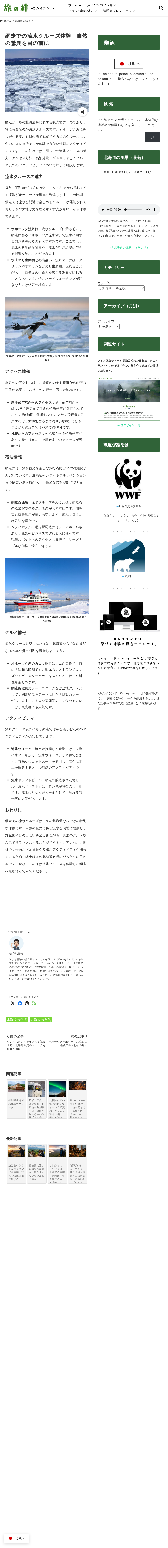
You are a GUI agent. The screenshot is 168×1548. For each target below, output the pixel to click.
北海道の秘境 (17, 1019)
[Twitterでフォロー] (12, 1003)
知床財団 (130, 576)
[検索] (152, 137)
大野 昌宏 (16, 953)
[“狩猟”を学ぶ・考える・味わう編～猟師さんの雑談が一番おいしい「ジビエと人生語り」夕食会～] (77, 1150)
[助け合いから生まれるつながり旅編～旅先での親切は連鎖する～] (16, 1151)
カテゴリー (106, 282)
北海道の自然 (41, 1019)
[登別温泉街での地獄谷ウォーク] (16, 1086)
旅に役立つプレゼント (103, 5)
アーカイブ (106, 321)
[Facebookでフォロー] (20, 1003)
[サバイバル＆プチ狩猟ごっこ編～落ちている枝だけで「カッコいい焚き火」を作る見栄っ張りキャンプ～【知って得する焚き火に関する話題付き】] (77, 1085)
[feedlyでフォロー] (34, 1003)
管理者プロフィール (117, 10)
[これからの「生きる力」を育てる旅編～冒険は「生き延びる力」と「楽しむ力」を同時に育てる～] (57, 1151)
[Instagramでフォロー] (27, 1003)
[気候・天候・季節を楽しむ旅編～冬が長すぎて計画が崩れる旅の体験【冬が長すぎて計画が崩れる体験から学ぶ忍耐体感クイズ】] (36, 1089)
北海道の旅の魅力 (81, 10)
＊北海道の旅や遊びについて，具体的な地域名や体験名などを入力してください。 (128, 124)
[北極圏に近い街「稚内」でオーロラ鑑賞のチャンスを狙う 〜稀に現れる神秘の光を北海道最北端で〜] (57, 1092)
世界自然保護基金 (130, 506)
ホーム (73, 5)
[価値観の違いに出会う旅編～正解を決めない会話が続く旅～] (36, 1150)
